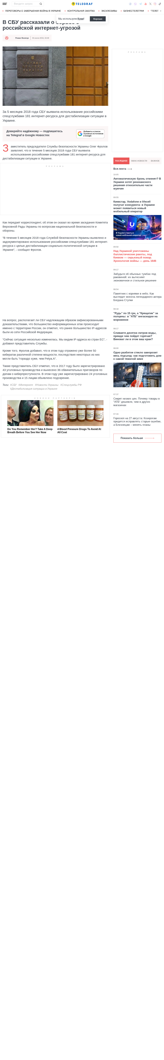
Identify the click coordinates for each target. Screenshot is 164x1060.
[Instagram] (155, 3)
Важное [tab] (155, 161)
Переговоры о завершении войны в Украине (33, 11)
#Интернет (25, 385)
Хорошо (97, 19)
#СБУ (13, 385)
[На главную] (82, 4)
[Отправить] (40, 3)
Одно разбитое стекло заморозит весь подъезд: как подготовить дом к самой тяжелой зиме (137, 356)
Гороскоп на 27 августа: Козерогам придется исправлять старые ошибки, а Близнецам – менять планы (137, 421)
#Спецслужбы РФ (71, 385)
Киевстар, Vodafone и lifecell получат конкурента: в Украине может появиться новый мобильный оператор (134, 206)
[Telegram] (140, 3)
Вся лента (119, 168)
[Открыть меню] (5, 4)
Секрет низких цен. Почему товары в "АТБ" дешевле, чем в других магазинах (136, 402)
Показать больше (132, 438)
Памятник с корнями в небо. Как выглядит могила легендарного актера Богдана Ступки (137, 297)
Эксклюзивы (109, 11)
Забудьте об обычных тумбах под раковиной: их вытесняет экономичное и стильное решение (134, 277)
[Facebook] (130, 3)
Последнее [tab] (121, 161)
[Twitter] (150, 4)
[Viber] (135, 4)
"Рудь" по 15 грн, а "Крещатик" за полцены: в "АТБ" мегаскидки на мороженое (135, 316)
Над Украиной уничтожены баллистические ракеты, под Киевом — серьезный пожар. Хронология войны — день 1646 (134, 255)
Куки (80, 18)
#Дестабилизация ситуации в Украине (33, 388)
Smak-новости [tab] (139, 161)
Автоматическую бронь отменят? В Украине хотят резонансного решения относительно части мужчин (137, 183)
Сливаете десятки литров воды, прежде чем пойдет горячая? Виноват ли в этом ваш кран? (134, 336)
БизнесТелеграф (133, 11)
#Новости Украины (46, 385)
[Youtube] (145, 3)
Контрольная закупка (81, 11)
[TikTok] (159, 3)
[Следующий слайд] (161, 11)
